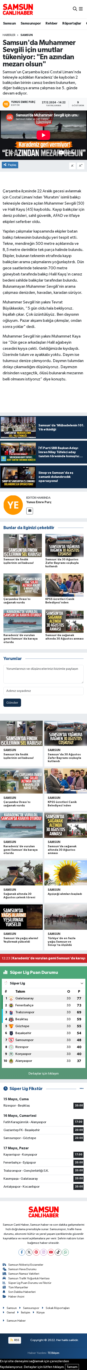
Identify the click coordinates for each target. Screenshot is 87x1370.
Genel (11, 1312)
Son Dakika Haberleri (22, 1291)
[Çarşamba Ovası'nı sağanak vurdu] (22, 585)
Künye (41, 1312)
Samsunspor (31, 23)
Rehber (51, 23)
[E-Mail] (29, 511)
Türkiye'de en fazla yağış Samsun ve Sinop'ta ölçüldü (61, 942)
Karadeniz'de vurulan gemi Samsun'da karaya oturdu (20, 639)
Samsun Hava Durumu (22, 1269)
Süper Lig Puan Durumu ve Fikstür (29, 1282)
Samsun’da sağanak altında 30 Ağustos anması (62, 850)
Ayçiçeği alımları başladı (65, 894)
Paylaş (12, 164)
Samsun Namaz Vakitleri (23, 1273)
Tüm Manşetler (18, 1287)
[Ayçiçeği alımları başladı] (65, 872)
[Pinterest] (36, 1252)
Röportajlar (71, 23)
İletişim (25, 1312)
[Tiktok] (58, 1252)
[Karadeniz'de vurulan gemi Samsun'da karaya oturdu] (22, 621)
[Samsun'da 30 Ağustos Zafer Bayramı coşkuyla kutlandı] (64, 545)
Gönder (12, 703)
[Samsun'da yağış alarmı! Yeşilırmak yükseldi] (21, 917)
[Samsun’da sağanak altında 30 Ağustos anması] (64, 621)
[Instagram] (43, 1252)
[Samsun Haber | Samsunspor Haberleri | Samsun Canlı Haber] (18, 9)
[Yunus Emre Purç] (13, 505)
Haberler (9, 35)
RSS (16, 1340)
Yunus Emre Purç (38, 502)
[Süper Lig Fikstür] (82, 1088)
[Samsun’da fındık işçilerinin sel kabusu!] (22, 545)
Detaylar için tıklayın (44, 1073)
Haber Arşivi (16, 1296)
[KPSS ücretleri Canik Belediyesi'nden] (64, 585)
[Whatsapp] (65, 1252)
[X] (29, 1252)
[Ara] (75, 9)
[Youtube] (51, 1252)
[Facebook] (21, 1252)
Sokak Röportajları (58, 1308)
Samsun (9, 23)
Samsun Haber (16, 1320)
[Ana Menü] (81, 9)
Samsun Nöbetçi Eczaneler (25, 1264)
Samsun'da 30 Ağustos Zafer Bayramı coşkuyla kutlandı (62, 563)
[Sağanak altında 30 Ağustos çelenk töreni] (21, 872)
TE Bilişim (53, 1352)
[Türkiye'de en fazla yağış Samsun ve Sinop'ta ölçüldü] (65, 917)
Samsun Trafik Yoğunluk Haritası (29, 1278)
